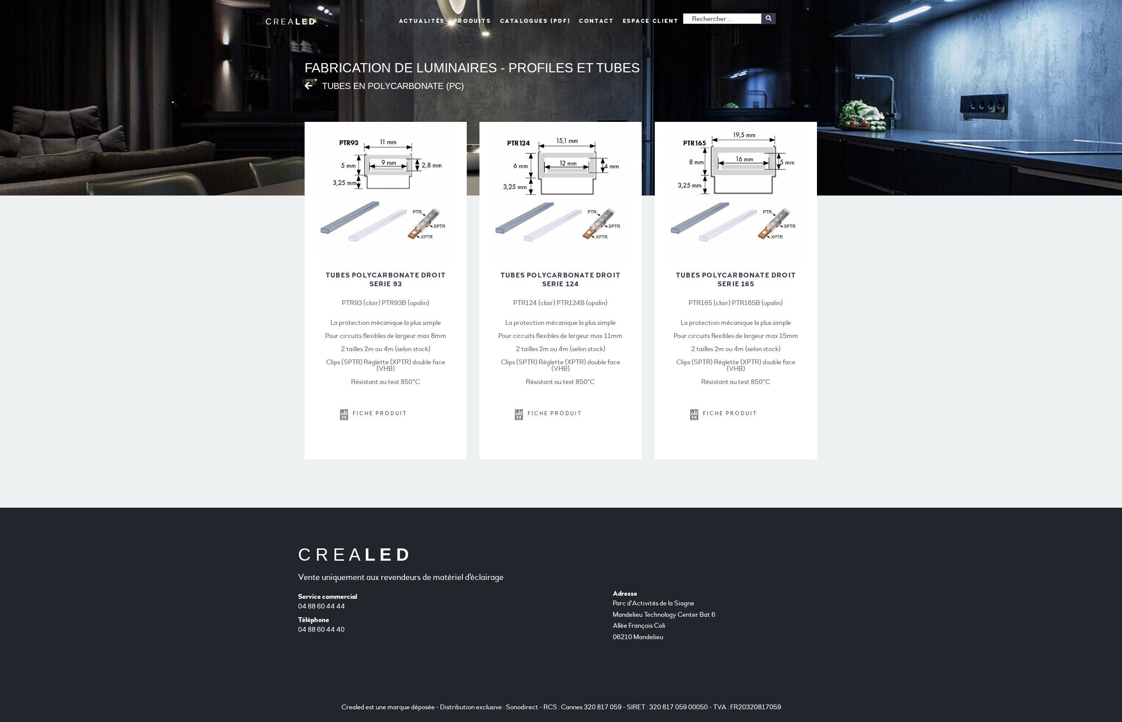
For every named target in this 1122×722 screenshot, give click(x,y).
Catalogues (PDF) (535, 21)
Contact (596, 21)
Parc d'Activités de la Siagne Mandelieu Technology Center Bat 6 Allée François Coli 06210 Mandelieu (664, 620)
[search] (729, 18)
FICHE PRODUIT (377, 413)
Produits (472, 21)
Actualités (422, 21)
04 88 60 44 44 (321, 606)
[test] (768, 18)
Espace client (651, 21)
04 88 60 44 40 (321, 629)
